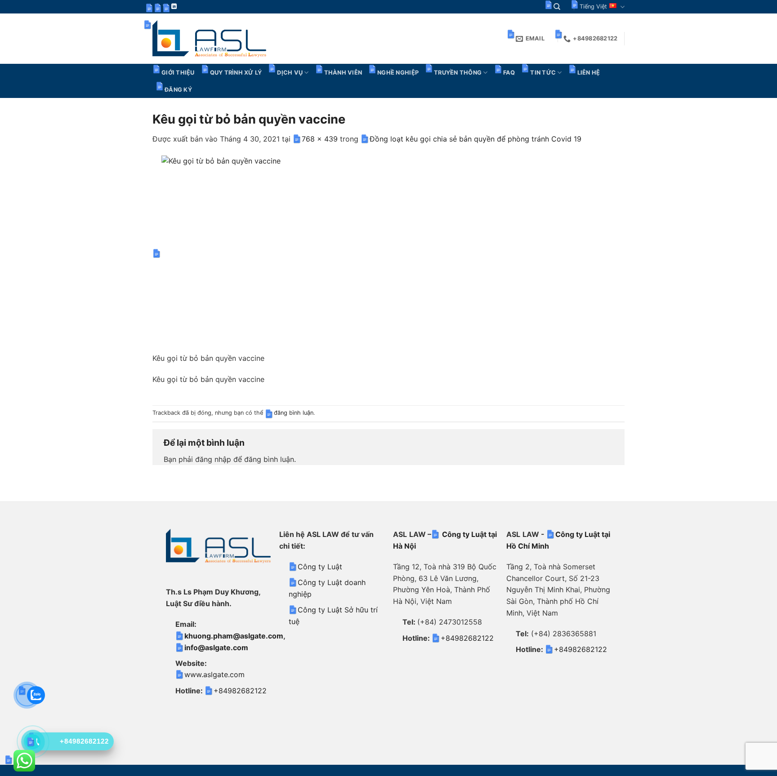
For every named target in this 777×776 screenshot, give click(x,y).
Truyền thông (458, 72)
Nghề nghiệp (398, 72)
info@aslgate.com (216, 647)
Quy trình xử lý (236, 72)
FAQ (509, 72)
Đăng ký (178, 89)
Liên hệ (588, 72)
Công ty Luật (320, 566)
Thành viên (343, 72)
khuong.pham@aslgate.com (233, 635)
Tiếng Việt (593, 6)
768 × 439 (320, 138)
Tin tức (543, 72)
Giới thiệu (178, 72)
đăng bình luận (293, 412)
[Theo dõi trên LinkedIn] (174, 7)
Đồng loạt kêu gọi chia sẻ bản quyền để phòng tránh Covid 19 (475, 138)
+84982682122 (240, 690)
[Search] (557, 6)
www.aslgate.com (214, 674)
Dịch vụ (290, 72)
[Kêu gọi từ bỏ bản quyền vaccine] (334, 253)
